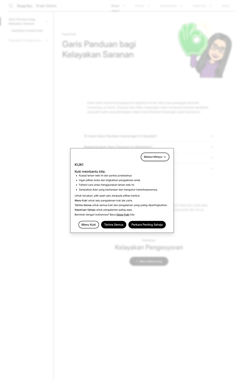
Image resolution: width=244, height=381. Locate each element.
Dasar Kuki (123, 214)
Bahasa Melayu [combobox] (153, 156)
